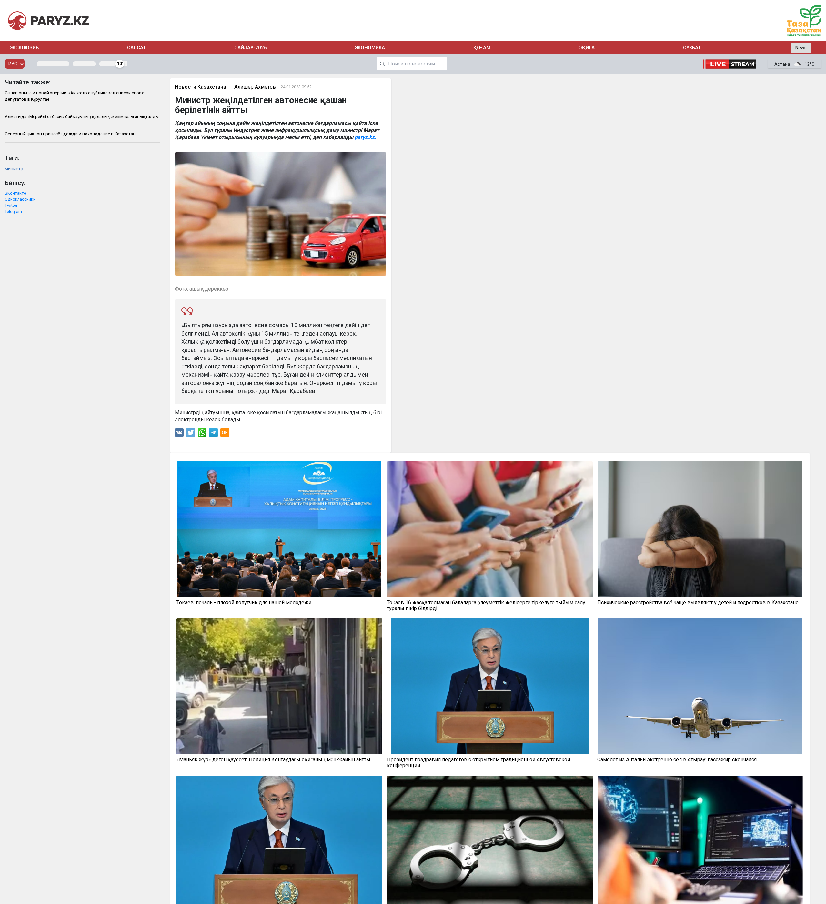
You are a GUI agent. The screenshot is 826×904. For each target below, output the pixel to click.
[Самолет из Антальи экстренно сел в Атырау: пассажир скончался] (700, 686)
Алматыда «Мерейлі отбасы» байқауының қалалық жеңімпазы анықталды (82, 116)
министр (14, 169)
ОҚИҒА (587, 48)
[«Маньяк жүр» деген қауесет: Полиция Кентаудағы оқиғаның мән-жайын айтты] (279, 686)
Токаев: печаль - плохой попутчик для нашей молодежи (243, 603)
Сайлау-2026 (250, 48)
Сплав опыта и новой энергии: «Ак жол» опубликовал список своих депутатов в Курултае (74, 96)
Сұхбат (692, 48)
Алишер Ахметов (255, 87)
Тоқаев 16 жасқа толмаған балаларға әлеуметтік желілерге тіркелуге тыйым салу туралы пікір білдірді (486, 605)
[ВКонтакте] (179, 434)
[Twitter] (190, 434)
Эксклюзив (24, 48)
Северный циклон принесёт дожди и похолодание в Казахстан (70, 133)
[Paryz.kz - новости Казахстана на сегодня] (48, 20)
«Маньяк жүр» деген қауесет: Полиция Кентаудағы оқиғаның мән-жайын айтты (273, 760)
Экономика (370, 48)
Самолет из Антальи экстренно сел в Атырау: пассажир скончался (677, 760)
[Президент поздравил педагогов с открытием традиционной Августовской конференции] (490, 686)
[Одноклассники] (224, 434)
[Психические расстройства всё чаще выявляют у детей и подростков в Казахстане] (700, 529)
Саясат (136, 48)
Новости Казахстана (200, 87)
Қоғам (481, 48)
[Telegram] (213, 434)
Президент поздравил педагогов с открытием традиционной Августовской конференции (478, 762)
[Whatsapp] (202, 434)
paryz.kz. (365, 137)
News (801, 47)
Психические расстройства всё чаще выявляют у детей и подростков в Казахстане (698, 603)
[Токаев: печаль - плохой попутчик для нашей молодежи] (279, 529)
